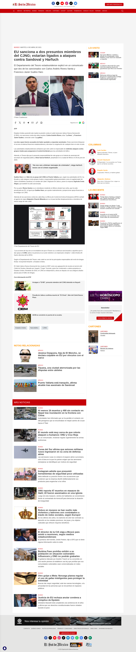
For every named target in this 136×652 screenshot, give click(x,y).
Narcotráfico (34, 328)
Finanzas (41, 11)
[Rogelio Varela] (92, 171)
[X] (57, 3)
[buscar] (122, 11)
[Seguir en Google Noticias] (83, 122)
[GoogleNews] (81, 637)
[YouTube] (62, 3)
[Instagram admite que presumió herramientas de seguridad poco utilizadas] (25, 476)
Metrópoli (27, 11)
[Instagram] (66, 3)
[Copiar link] (36, 122)
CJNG (45, 328)
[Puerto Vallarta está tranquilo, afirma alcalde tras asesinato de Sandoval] (25, 385)
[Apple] (85, 637)
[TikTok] (71, 3)
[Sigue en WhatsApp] (79, 122)
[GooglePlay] (90, 637)
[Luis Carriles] (92, 152)
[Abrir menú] (13, 11)
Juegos (104, 11)
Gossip (63, 11)
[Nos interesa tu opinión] (68, 621)
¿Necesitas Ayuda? (68, 633)
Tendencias (78, 11)
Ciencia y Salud (88, 11)
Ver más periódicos (114, 4)
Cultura (69, 11)
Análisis (48, 11)
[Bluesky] (75, 3)
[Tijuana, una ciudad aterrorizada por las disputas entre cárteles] (25, 370)
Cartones (56, 11)
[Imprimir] (41, 122)
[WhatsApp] (24, 122)
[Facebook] (53, 3)
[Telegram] (28, 122)
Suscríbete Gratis (105, 318)
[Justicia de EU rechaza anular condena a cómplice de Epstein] (25, 602)
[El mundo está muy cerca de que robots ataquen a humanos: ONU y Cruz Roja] (25, 436)
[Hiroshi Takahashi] (92, 161)
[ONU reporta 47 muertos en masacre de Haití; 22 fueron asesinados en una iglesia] (25, 495)
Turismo (98, 11)
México (19, 11)
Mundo (34, 11)
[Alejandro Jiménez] (92, 181)
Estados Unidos (20, 328)
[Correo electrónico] (32, 122)
